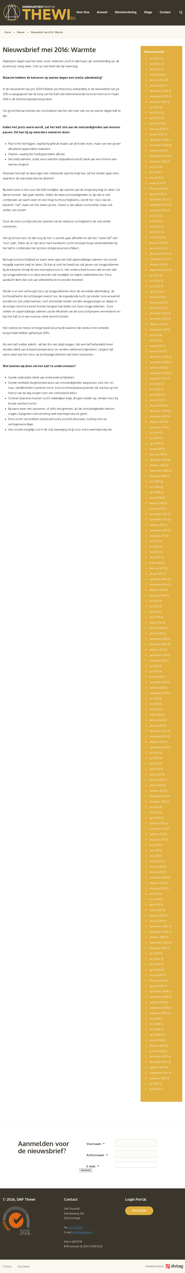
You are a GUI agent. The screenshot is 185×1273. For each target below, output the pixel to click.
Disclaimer (24, 1266)
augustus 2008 (158, 1013)
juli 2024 (154, 166)
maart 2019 (156, 448)
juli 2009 (155, 953)
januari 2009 (157, 985)
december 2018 (158, 459)
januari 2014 (156, 725)
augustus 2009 (158, 948)
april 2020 (155, 394)
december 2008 (159, 991)
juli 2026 (155, 58)
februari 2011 (157, 866)
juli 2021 (154, 335)
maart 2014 (156, 714)
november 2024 (159, 145)
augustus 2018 (158, 476)
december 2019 (158, 410)
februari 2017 (157, 568)
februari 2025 (157, 128)
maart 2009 (156, 975)
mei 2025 (155, 112)
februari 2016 (157, 627)
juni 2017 (154, 546)
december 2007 (159, 1056)
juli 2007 (154, 1083)
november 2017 (158, 519)
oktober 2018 (157, 465)
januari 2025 (157, 134)
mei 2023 (155, 226)
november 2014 (158, 682)
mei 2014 (155, 709)
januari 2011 (156, 872)
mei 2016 (155, 611)
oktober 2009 (158, 937)
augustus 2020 (158, 378)
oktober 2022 (157, 264)
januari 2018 (156, 508)
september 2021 (159, 329)
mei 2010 (155, 899)
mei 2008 (155, 1029)
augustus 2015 (158, 660)
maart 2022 (156, 297)
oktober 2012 (157, 790)
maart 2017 (156, 562)
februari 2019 (157, 454)
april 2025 (155, 118)
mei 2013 (155, 763)
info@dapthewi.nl (82, 1232)
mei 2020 (155, 389)
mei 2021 (155, 340)
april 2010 (155, 904)
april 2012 (155, 817)
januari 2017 (156, 573)
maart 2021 (156, 345)
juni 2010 (155, 893)
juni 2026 (155, 63)
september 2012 (159, 796)
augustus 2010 (158, 888)
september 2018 (159, 470)
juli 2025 (154, 107)
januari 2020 (157, 405)
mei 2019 (155, 438)
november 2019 (158, 416)
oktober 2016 (157, 589)
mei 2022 (155, 286)
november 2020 (159, 362)
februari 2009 (157, 980)
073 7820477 (75, 1227)
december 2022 (159, 253)
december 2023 (159, 199)
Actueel (102, 12)
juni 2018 (155, 481)
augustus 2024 (158, 161)
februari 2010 (157, 915)
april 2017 (155, 557)
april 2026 (155, 69)
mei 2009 (155, 964)
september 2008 (159, 1007)
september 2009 (159, 942)
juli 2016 (154, 600)
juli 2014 (154, 698)
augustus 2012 (158, 801)
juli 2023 (154, 215)
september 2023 (159, 204)
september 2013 (159, 747)
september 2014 (159, 693)
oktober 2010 (157, 882)
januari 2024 (157, 193)
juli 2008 (155, 1018)
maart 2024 (156, 183)
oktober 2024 (157, 150)
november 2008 (159, 996)
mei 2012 (155, 812)
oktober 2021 (157, 324)
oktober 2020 (157, 367)
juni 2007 (155, 1089)
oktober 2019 (157, 421)
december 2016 (158, 579)
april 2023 (155, 231)
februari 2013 (157, 779)
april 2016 (155, 617)
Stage (148, 12)
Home (8, 32)
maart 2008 (156, 1040)
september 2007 (159, 1072)
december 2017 (158, 514)
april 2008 (156, 1034)
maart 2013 (156, 774)
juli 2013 (154, 752)
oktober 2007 (157, 1067)
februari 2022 (157, 302)
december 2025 (159, 90)
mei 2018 (155, 486)
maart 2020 (156, 400)
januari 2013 (156, 785)
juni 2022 (155, 280)
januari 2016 (156, 633)
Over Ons (82, 12)
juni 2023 (155, 221)
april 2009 (156, 969)
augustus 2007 (158, 1078)
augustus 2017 (158, 535)
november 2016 (158, 584)
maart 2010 (156, 910)
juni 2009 (155, 958)
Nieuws (21, 32)
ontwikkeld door (154, 1266)
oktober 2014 (157, 687)
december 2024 (159, 139)
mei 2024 (155, 177)
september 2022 (159, 269)
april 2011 (155, 855)
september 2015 (159, 655)
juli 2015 (154, 665)
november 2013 (158, 736)
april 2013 (155, 768)
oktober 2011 (157, 834)
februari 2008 (157, 1045)
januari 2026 (157, 85)
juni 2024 (155, 172)
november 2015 (158, 644)
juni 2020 (155, 383)
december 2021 (158, 313)
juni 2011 (154, 844)
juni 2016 (155, 606)
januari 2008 (157, 1051)
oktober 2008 (158, 1002)
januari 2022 (157, 307)
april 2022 (155, 291)
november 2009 (159, 931)
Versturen (86, 1170)
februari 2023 (157, 242)
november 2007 (159, 1061)
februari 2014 (157, 720)
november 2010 (158, 877)
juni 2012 (154, 806)
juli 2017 (154, 541)
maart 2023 (156, 237)
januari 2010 (156, 920)
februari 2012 (157, 823)
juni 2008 (155, 1023)
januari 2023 (157, 248)
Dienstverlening (126, 12)
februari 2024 (157, 188)
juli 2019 (154, 432)
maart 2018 (156, 497)
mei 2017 (154, 552)
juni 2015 (154, 671)
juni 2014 (154, 703)
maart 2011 (155, 861)
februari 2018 (157, 503)
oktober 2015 (157, 649)
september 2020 (159, 372)
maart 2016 (156, 622)
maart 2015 (156, 676)
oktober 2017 (157, 524)
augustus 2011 (157, 839)
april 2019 (155, 443)
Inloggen (139, 1210)
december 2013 (158, 731)
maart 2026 (156, 74)
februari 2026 (157, 80)
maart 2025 (156, 123)
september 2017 (159, 530)
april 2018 (155, 492)
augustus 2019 (158, 427)
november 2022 (159, 259)
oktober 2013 (157, 741)
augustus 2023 (158, 210)
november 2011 (158, 828)
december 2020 (159, 356)
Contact (165, 12)
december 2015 (158, 638)
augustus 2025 (158, 101)
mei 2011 (154, 850)
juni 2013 (154, 758)
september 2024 (159, 155)
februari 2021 (157, 351)
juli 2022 (154, 275)
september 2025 (159, 96)
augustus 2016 (158, 595)
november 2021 (158, 318)
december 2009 (159, 926)
